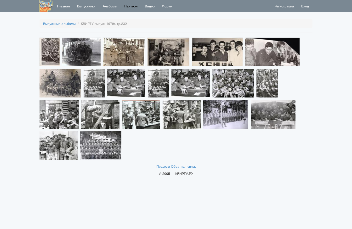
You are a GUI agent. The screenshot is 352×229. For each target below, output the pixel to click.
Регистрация (284, 6)
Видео (150, 6)
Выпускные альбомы (59, 23)
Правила (163, 166)
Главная (63, 6)
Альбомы (110, 6)
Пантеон (131, 6)
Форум (167, 6)
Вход (305, 6)
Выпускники (86, 6)
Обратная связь (183, 166)
